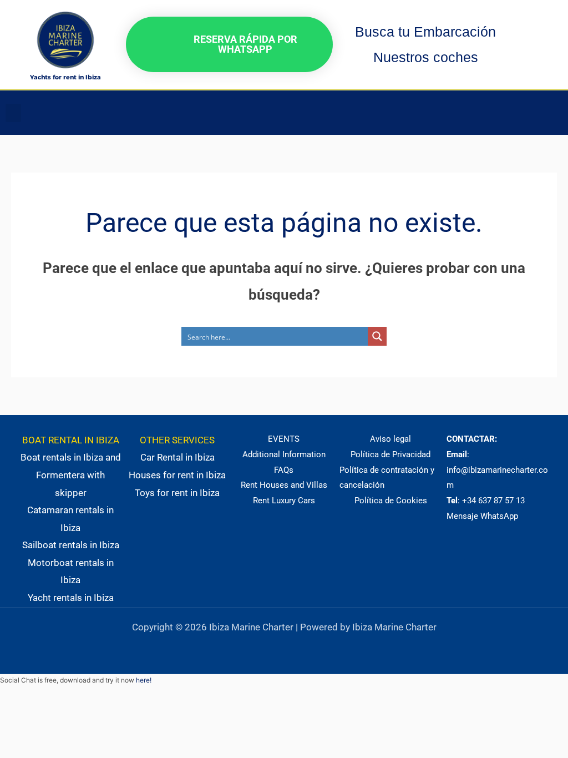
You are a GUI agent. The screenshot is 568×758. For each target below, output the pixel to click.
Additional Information (284, 454)
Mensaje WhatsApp (482, 516)
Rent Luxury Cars (284, 501)
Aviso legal (390, 439)
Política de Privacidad (390, 454)
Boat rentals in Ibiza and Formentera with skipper (71, 475)
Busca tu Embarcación (425, 31)
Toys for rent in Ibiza (177, 492)
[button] (13, 113)
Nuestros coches (425, 57)
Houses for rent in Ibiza (177, 475)
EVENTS (284, 439)
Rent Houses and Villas (284, 485)
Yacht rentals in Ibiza (71, 597)
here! (143, 680)
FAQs (283, 470)
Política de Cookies (390, 501)
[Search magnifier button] (377, 336)
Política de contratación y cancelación (386, 478)
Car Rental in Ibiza (177, 457)
